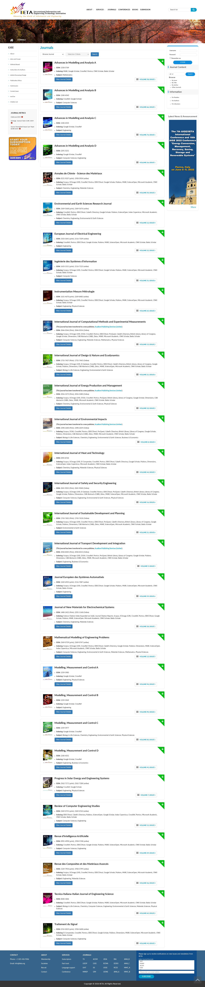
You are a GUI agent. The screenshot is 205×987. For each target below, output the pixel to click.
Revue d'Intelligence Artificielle (71, 836)
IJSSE (105, 968)
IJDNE (105, 972)
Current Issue (14, 91)
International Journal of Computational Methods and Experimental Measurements (100, 322)
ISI (94, 968)
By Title (174, 82)
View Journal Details (63, 79)
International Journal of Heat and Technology (79, 453)
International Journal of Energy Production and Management (88, 385)
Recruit (43, 968)
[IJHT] (166, 961)
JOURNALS (87, 955)
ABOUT (44, 955)
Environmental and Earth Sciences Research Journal (83, 203)
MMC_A (127, 968)
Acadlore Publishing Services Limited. (108, 327)
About (89, 10)
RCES (116, 968)
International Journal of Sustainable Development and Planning (89, 513)
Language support (68, 968)
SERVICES (66, 955)
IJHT (84, 968)
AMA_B (127, 959)
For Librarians (176, 104)
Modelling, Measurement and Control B (76, 695)
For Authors (175, 100)
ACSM (95, 959)
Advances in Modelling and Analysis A (75, 62)
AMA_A (116, 972)
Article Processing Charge (18, 75)
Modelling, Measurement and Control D (76, 750)
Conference (66, 972)
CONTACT (14, 955)
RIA (115, 959)
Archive (12, 96)
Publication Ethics (16, 80)
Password (172, 54)
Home (11, 40)
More (193, 207)
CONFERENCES (124, 10)
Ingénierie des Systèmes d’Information (75, 261)
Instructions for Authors (17, 70)
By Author (175, 85)
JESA (105, 959)
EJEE (95, 963)
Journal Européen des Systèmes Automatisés (79, 577)
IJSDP (85, 963)
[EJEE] (166, 968)
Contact (44, 972)
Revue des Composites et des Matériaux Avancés (81, 864)
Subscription (66, 959)
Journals (112, 10)
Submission (145, 10)
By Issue (174, 80)
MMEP (85, 972)
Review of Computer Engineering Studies (77, 806)
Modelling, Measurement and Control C (76, 723)
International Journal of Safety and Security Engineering (85, 483)
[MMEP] (166, 963)
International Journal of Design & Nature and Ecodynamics (86, 355)
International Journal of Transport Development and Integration (89, 543)
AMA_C (127, 963)
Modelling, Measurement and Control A (76, 667)
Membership (45, 959)
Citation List (14, 102)
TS (84, 959)
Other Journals (176, 87)
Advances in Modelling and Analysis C (75, 118)
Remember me (176, 58)
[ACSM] (166, 966)
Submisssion (14, 86)
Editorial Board (15, 64)
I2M (94, 972)
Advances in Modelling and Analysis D (75, 146)
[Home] (38, 9)
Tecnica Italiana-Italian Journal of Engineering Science (84, 894)
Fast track (65, 963)
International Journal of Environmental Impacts (80, 419)
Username (173, 50)
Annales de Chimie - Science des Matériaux (78, 173)
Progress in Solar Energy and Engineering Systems (81, 778)
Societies (44, 963)
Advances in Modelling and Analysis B (75, 90)
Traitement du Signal (65, 924)
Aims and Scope (15, 59)
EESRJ (116, 963)
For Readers (175, 97)
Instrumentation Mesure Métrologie (74, 291)
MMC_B (127, 972)
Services (100, 10)
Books (135, 10)
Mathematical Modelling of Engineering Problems (81, 637)
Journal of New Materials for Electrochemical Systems (84, 607)
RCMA (105, 963)
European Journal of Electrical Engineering (77, 234)
